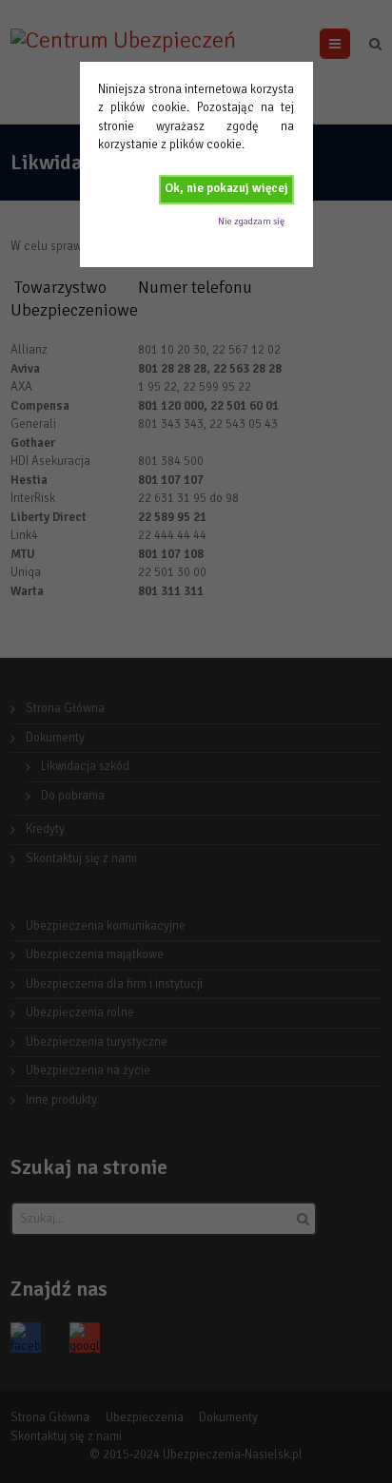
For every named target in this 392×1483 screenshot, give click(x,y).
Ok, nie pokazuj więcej (226, 188)
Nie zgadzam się (251, 221)
